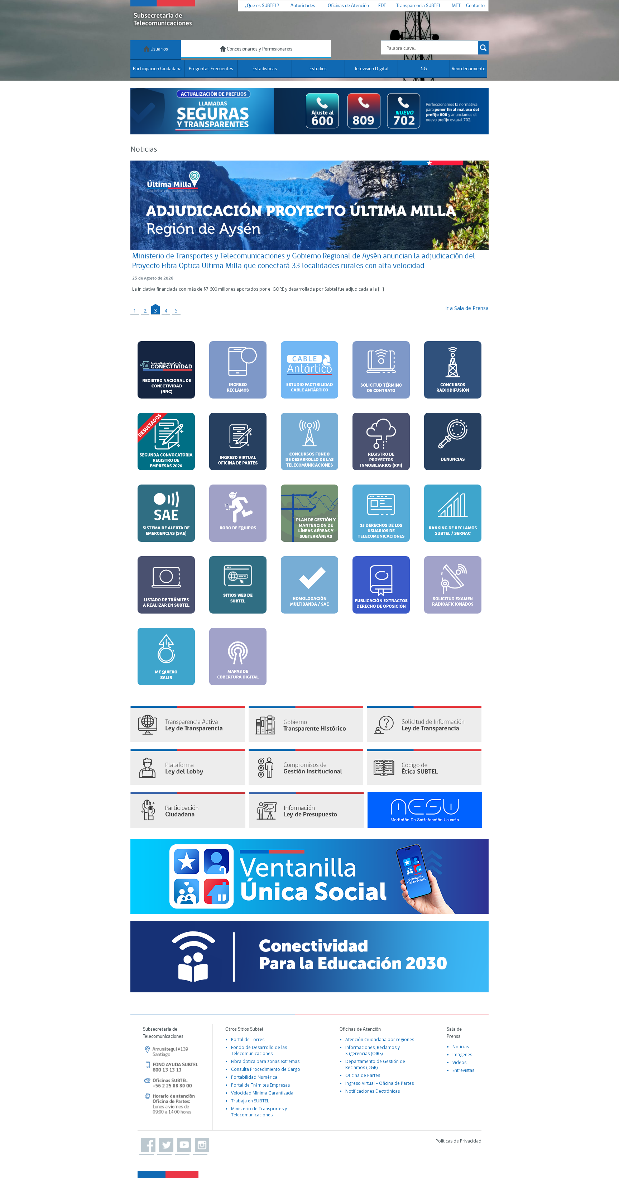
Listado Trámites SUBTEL (166, 609)
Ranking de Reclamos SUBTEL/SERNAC (453, 533)
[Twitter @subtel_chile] (164, 1145)
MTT (456, 6)
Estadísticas (265, 69)
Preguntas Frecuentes (211, 69)
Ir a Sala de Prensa (467, 308)
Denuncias (453, 456)
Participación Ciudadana (157, 69)
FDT (382, 6)
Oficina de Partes (362, 1075)
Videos (459, 1062)
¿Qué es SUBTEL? (262, 6)
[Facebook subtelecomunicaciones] (146, 1145)
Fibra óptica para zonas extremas (265, 1061)
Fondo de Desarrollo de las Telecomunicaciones (259, 1050)
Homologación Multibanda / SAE (309, 600)
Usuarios (158, 49)
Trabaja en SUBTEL (250, 1101)
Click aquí (238, 604)
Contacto (475, 6)
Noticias (460, 1047)
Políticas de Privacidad (458, 1141)
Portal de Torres (247, 1039)
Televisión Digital (371, 69)
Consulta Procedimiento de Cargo (265, 1069)
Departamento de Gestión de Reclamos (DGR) (375, 1064)
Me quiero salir (166, 676)
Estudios (318, 69)
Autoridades (303, 6)
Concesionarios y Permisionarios (259, 49)
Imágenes (462, 1054)
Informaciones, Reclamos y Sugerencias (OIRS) (372, 1050)
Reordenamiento (468, 69)
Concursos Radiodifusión (453, 397)
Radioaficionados (453, 600)
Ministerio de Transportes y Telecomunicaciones (259, 1112)
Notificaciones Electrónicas (372, 1091)
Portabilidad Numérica (254, 1077)
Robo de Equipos (238, 533)
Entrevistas (463, 1070)
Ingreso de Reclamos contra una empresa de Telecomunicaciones (241, 397)
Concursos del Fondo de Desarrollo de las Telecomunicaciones (313, 465)
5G (424, 69)
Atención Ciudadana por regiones (379, 1039)
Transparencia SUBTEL (418, 6)
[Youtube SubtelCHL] (182, 1145)
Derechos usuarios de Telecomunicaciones (384, 528)
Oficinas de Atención (348, 6)
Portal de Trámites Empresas (260, 1085)
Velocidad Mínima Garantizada (262, 1093)
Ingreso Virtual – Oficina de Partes (379, 1083)
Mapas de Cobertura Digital (238, 681)
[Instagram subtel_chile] (200, 1145)
